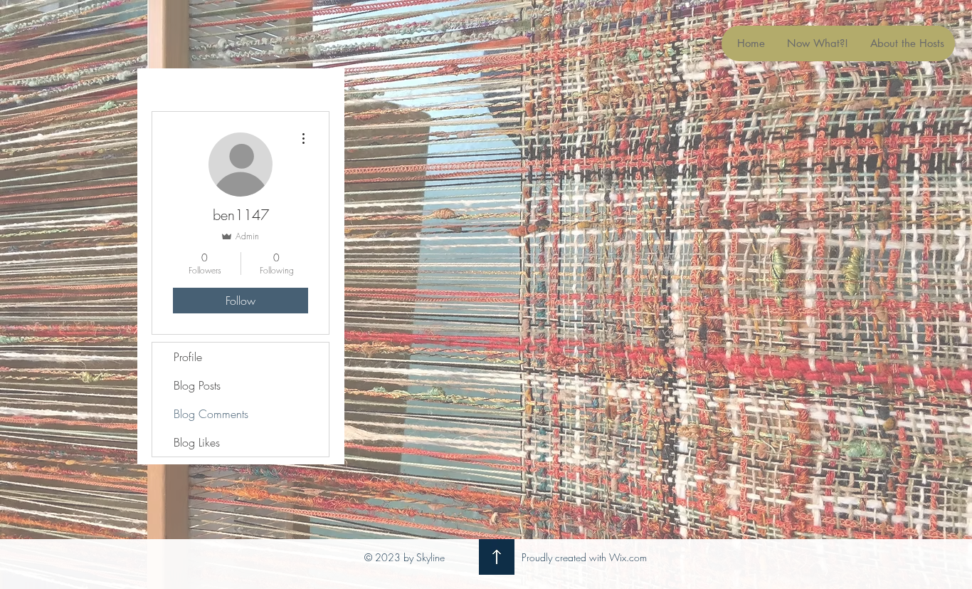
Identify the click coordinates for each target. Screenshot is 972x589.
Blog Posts (197, 385)
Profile (188, 357)
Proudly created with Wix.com (584, 557)
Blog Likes (197, 442)
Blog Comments (211, 414)
